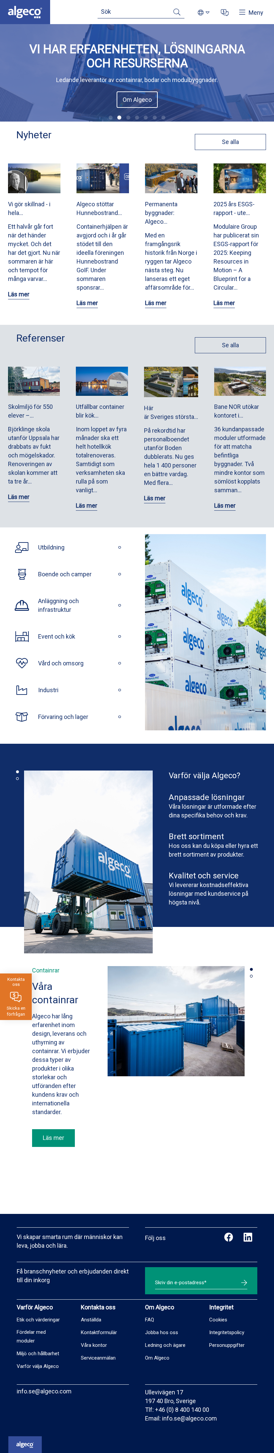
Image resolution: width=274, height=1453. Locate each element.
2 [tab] (17, 778)
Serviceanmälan (98, 1358)
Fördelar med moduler (31, 1336)
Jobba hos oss (161, 1332)
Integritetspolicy (226, 1332)
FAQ (149, 1320)
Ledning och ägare (165, 1345)
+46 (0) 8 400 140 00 (182, 1409)
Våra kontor (94, 1345)
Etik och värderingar (38, 1320)
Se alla (230, 141)
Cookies (218, 1320)
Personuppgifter (227, 1345)
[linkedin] (247, 1238)
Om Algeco (137, 99)
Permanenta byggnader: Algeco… (161, 213)
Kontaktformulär (99, 1332)
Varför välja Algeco (38, 1366)
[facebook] (228, 1238)
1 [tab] (17, 772)
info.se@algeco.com (44, 1391)
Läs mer (18, 294)
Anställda (91, 1320)
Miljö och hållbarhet (38, 1354)
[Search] (176, 13)
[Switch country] (204, 12)
